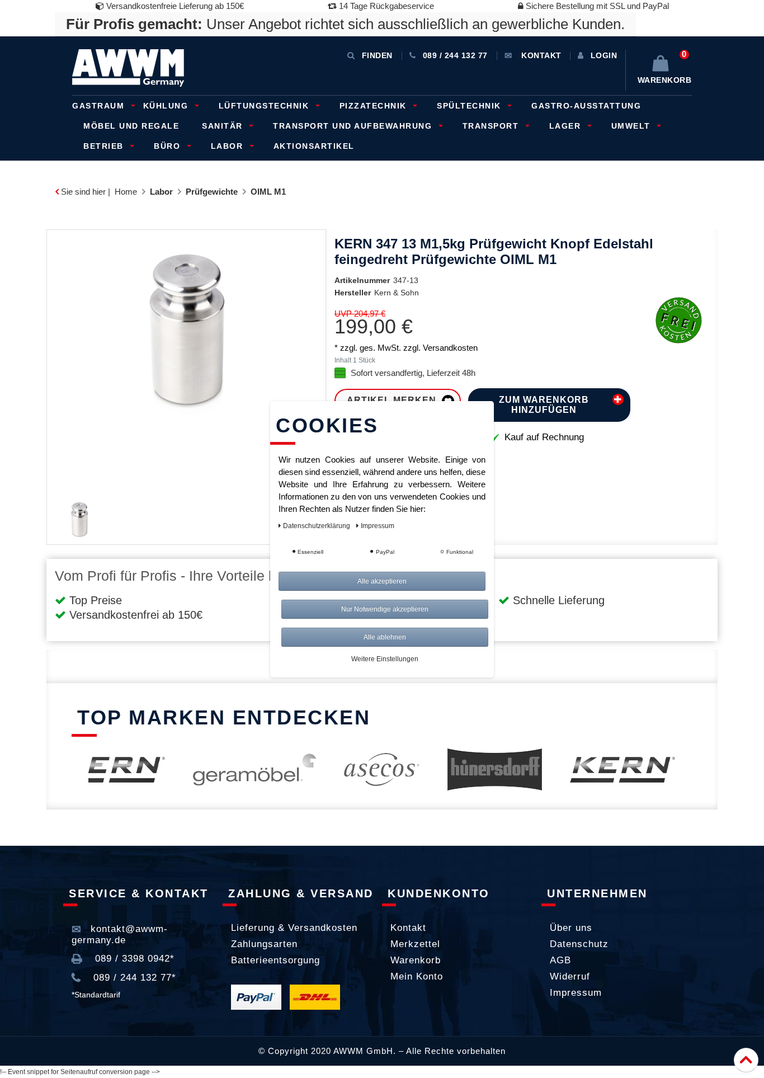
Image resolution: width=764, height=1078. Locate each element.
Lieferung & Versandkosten (294, 927)
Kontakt (408, 927)
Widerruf (570, 976)
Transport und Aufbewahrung (354, 125)
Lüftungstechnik (265, 105)
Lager (566, 125)
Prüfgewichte (212, 191)
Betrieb (104, 146)
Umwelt (632, 125)
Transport (492, 125)
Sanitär (224, 125)
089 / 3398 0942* (133, 958)
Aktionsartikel (314, 146)
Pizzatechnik (374, 105)
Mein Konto (416, 976)
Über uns (571, 927)
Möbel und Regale (131, 125)
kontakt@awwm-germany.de (120, 934)
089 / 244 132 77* (133, 977)
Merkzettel (415, 944)
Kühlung (167, 105)
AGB (560, 960)
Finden (377, 55)
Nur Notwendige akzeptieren (384, 609)
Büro (168, 146)
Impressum (576, 992)
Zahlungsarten (264, 944)
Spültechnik (470, 105)
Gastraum (100, 105)
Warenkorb (415, 960)
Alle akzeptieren (382, 581)
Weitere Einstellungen (384, 659)
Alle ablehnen (385, 637)
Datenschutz (579, 944)
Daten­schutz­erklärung (317, 526)
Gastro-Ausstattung (586, 105)
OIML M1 (268, 191)
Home (125, 191)
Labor (228, 146)
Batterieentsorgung (275, 960)
